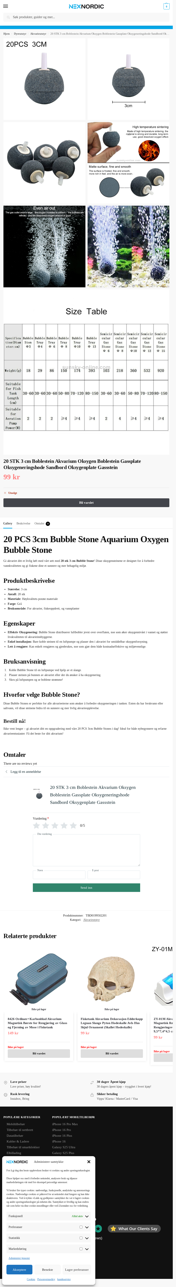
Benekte (47, 1269)
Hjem (6, 33)
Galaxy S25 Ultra (63, 1147)
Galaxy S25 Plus (63, 1153)
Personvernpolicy (46, 1279)
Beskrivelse (23, 523)
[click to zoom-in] (44, 79)
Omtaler (42, 523)
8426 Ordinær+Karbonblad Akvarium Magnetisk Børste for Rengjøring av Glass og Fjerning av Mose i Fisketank (37, 1023)
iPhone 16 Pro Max (65, 1124)
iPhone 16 (59, 1141)
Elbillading (14, 1153)
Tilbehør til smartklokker (23, 1147)
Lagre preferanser (77, 1269)
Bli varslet (39, 1053)
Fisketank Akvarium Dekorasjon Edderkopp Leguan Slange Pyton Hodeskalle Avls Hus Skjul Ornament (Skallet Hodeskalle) (112, 1023)
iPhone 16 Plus (62, 1135)
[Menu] (9, 6)
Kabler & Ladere (18, 1141)
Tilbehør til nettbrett (20, 1130)
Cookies (31, 1279)
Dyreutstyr (20, 33)
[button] (89, 1162)
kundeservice (64, 1279)
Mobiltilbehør (16, 1124)
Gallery (7, 523)
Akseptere (19, 1269)
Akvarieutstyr (38, 33)
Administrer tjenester (19, 1258)
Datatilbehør (15, 1135)
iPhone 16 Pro (61, 1130)
